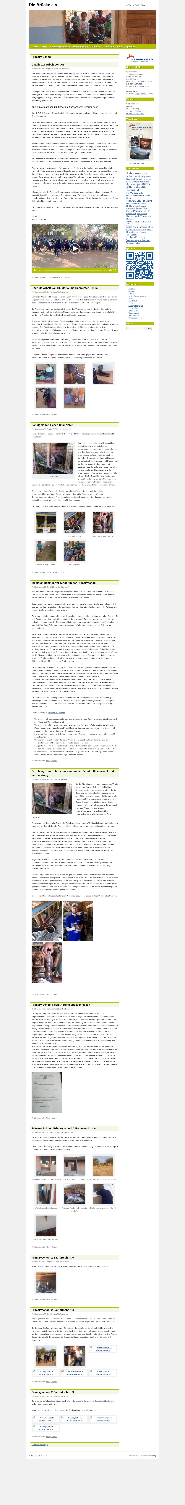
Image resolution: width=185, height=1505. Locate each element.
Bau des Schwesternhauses (138, 179)
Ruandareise (132, 232)
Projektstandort (142, 214)
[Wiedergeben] (35, 270)
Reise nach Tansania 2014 (138, 223)
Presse (129, 211)
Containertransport (134, 184)
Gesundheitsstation (134, 195)
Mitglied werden (141, 94)
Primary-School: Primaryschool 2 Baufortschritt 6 (64, 1128)
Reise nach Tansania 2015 (139, 227)
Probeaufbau (131, 214)
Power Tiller (141, 208)
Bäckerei (139, 181)
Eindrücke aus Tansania (136, 188)
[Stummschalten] (110, 270)
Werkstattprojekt (133, 243)
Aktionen (95, 47)
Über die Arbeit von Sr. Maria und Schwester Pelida (65, 287)
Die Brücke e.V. (43, 5)
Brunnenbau (131, 182)
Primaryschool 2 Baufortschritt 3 (53, 1392)
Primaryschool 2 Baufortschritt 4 (53, 1309)
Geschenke (108, 47)
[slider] (73, 270)
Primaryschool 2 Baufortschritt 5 (53, 1257)
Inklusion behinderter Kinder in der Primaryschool (64, 582)
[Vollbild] (114, 270)
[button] (74, 248)
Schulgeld (142, 232)
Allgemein (142, 174)
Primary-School (66, 277)
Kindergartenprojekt (60, 47)
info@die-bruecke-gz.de (135, 114)
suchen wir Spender (56, 713)
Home (35, 47)
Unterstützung (80, 47)
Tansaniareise (132, 235)
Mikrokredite (142, 203)
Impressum (133, 1456)
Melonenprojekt (132, 204)
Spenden (130, 47)
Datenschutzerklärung (148, 1456)
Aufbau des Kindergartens (138, 176)
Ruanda (149, 230)
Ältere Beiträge (40, 1445)
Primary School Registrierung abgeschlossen (61, 1004)
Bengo (107, 73)
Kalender (146, 196)
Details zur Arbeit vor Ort (48, 64)
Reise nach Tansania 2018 (136, 230)
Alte (147, 174)
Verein (44, 47)
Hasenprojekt (37, 844)
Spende (141, 86)
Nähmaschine (130, 208)
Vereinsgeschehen (138, 240)
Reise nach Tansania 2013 (138, 217)
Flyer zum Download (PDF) (138, 163)
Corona (146, 184)
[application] (75, 248)
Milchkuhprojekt (132, 206)
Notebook (142, 206)
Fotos (120, 47)
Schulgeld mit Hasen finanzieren (52, 424)
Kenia (129, 198)
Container (145, 181)
